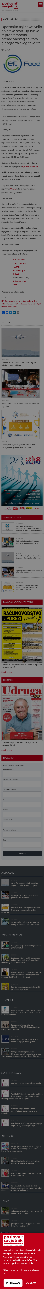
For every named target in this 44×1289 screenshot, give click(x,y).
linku (31, 1263)
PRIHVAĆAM (13, 1282)
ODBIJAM (31, 1282)
